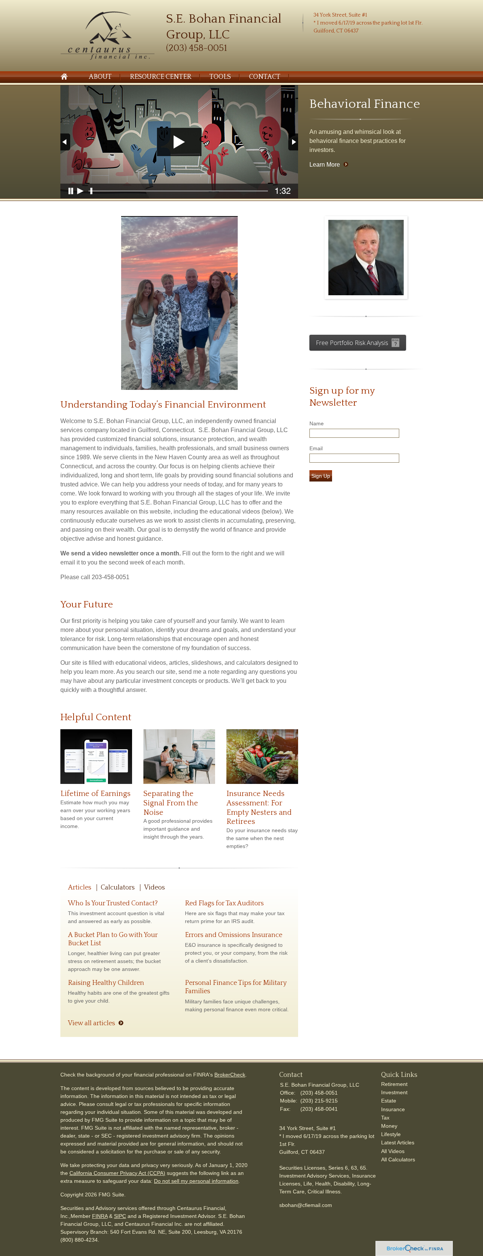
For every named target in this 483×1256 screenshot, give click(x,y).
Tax (385, 1118)
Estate (388, 1101)
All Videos (393, 1151)
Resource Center (160, 77)
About (100, 77)
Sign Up (320, 476)
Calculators (118, 887)
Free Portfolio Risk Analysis (352, 343)
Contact (264, 77)
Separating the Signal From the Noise (170, 803)
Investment (394, 1092)
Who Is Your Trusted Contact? (113, 903)
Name (316, 423)
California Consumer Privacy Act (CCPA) (117, 1173)
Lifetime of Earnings (95, 794)
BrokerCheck (229, 1075)
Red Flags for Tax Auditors (224, 903)
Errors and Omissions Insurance (233, 935)
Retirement (394, 1084)
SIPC (120, 1216)
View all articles (91, 1023)
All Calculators (398, 1159)
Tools (220, 77)
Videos (154, 887)
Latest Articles (397, 1142)
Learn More (324, 164)
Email (316, 448)
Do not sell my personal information (196, 1181)
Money (389, 1126)
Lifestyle (391, 1134)
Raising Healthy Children (106, 983)
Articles (79, 887)
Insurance (393, 1109)
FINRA (100, 1216)
